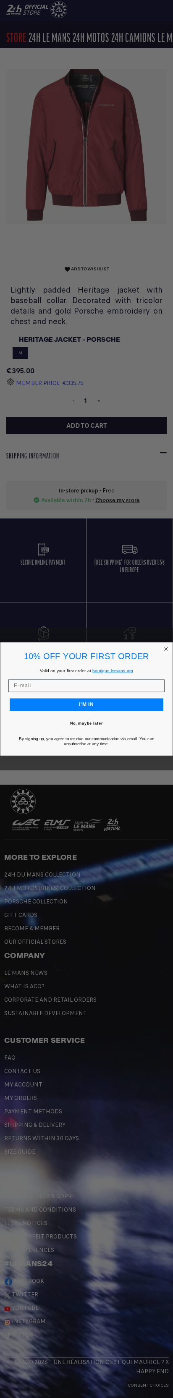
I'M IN (86, 704)
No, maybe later (86, 723)
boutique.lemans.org (112, 670)
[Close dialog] (166, 649)
